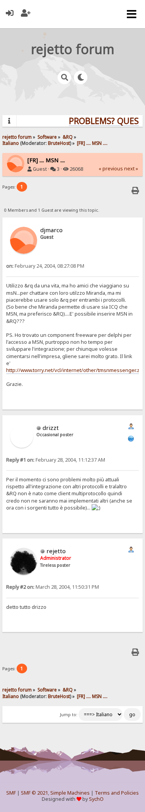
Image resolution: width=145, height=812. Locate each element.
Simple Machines (70, 793)
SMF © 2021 (34, 793)
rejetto (56, 551)
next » (131, 168)
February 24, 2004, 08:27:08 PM (45, 266)
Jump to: (68, 714)
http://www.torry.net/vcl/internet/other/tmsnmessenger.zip (75, 370)
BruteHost (59, 143)
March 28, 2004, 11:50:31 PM (52, 587)
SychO (96, 799)
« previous (111, 168)
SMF (11, 793)
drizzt (51, 427)
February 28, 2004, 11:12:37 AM (55, 460)
